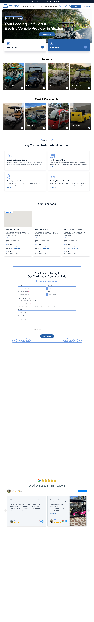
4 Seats (29, 306)
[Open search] (64, 6)
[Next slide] (88, 510)
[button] (86, 6)
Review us (82, 491)
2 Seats (22, 306)
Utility (51, 306)
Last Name (50, 285)
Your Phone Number (23, 291)
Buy (22, 300)
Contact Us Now (47, 34)
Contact (76, 6)
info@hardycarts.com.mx (12, 253)
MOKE (57, 306)
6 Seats (37, 306)
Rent (27, 300)
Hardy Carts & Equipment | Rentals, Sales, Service (22, 490)
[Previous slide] (5, 510)
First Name (21, 285)
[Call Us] (68, 6)
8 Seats (44, 306)
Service (34, 300)
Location (20, 309)
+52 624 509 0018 (15, 248)
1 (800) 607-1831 (17, 247)
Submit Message (47, 336)
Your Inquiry (21, 315)
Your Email (50, 291)
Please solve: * (23, 329)
